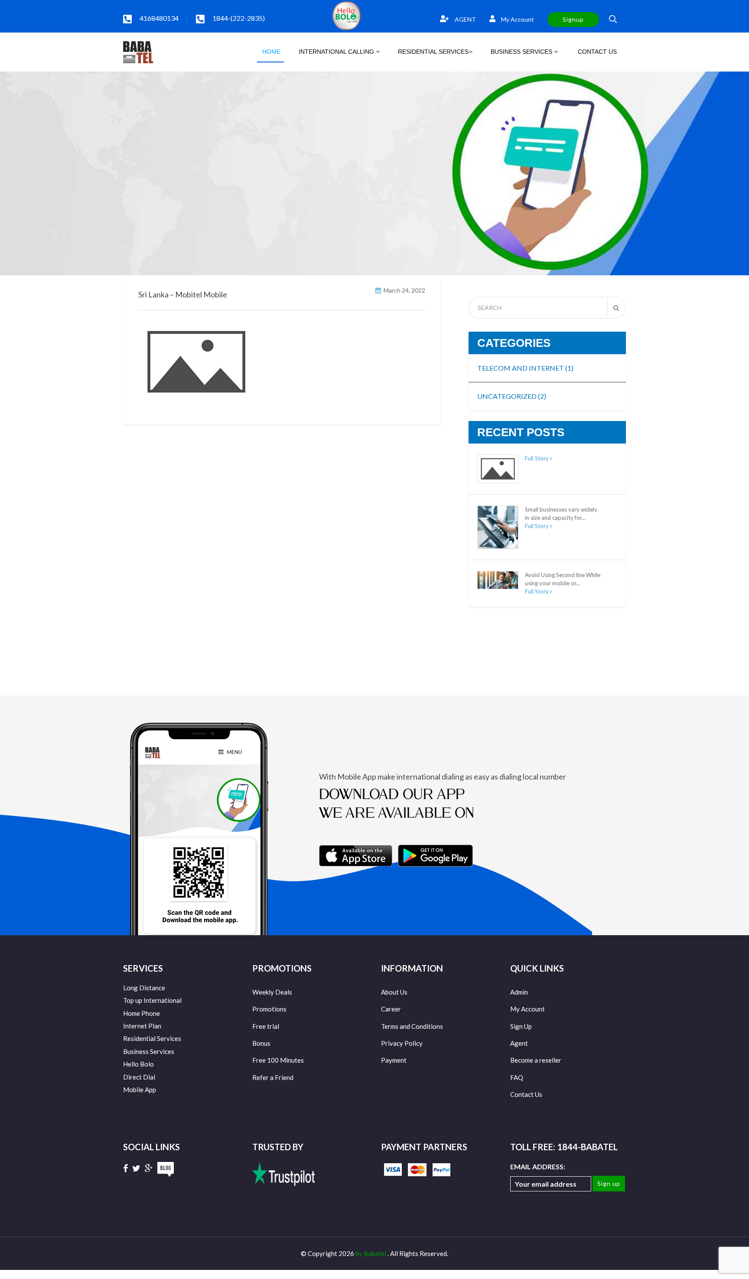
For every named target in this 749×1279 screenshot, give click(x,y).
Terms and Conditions (412, 1026)
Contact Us (526, 1094)
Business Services (148, 1051)
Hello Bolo (138, 1064)
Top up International (152, 1000)
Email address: (537, 1166)
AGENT (464, 19)
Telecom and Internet (525, 368)
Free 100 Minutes (278, 1060)
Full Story (537, 458)
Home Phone (141, 1013)
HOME (270, 51)
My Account (517, 19)
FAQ (516, 1077)
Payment (394, 1060)
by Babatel (371, 1253)
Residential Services (152, 1038)
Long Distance (144, 988)
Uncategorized (511, 396)
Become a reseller (535, 1060)
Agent (519, 1043)
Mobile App (139, 1089)
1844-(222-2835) (238, 18)
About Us (394, 992)
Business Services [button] (522, 51)
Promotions (269, 1009)
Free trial (265, 1026)
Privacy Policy (402, 1043)
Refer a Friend (272, 1077)
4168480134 (159, 18)
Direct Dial (139, 1077)
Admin (519, 992)
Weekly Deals (272, 992)
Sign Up (521, 1026)
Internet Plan (142, 1026)
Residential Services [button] (433, 51)
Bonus (261, 1043)
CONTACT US (596, 51)
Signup (573, 19)
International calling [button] (337, 51)
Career (391, 1009)
